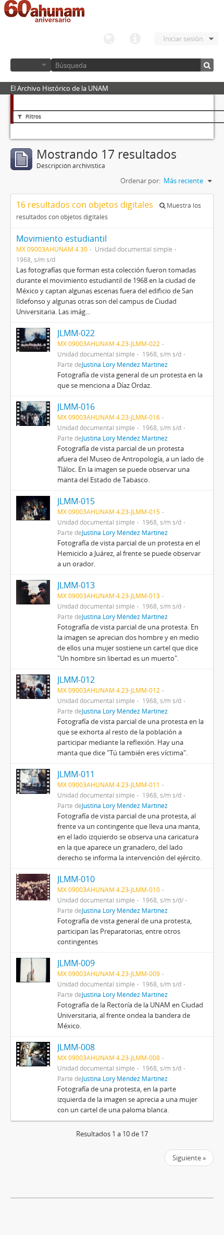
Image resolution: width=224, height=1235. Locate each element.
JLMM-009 (76, 963)
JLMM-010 (76, 879)
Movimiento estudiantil (61, 238)
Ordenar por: (140, 180)
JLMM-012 (76, 679)
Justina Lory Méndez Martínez (125, 364)
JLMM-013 (76, 585)
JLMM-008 (76, 1047)
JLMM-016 (76, 406)
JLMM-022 (76, 333)
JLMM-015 (76, 501)
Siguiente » (189, 1157)
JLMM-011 (76, 774)
